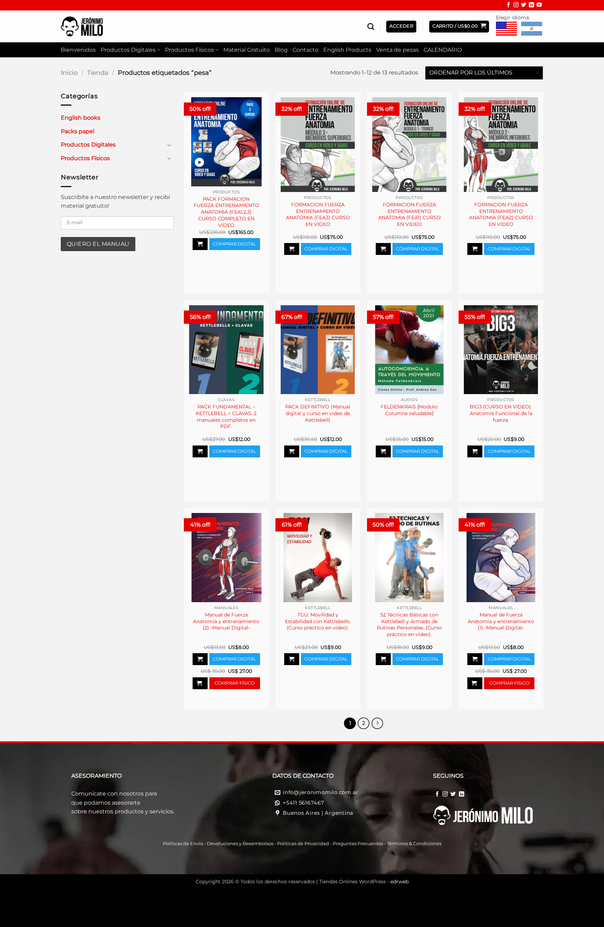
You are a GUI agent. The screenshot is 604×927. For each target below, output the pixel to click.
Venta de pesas (397, 50)
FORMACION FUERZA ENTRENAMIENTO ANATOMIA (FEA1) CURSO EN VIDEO (409, 214)
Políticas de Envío (183, 843)
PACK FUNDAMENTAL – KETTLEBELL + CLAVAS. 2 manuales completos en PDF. (226, 416)
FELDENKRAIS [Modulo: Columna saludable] (409, 410)
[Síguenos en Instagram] (516, 5)
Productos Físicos (189, 50)
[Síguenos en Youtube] (539, 5)
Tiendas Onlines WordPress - (364, 881)
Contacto (305, 50)
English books (80, 117)
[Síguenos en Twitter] (523, 5)
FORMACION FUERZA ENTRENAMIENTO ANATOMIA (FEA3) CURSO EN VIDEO (318, 214)
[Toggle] (169, 145)
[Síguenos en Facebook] (508, 5)
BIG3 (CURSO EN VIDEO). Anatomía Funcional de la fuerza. (501, 413)
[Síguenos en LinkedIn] (531, 5)
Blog (281, 50)
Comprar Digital (234, 244)
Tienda (97, 73)
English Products (347, 50)
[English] (506, 29)
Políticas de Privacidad (303, 843)
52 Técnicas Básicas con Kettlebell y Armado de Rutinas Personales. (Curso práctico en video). (409, 624)
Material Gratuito (246, 50)
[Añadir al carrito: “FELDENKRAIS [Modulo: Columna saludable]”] (383, 451)
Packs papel (77, 131)
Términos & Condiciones (414, 843)
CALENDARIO (443, 50)
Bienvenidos (78, 50)
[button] (459, 27)
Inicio (69, 73)
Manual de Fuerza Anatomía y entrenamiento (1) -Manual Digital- (501, 621)
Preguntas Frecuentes (358, 843)
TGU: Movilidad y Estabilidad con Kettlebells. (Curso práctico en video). (318, 621)
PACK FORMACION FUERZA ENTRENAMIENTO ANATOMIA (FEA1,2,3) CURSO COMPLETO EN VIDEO (226, 212)
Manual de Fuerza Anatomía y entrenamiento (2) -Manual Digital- (226, 621)
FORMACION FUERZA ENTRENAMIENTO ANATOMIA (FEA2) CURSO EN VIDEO (501, 214)
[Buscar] (370, 26)
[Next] (377, 723)
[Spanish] (531, 29)
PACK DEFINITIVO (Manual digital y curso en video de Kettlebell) (317, 413)
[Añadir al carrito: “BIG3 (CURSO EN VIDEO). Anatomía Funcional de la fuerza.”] (474, 451)
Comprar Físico (235, 683)
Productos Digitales (128, 50)
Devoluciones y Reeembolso (239, 843)
